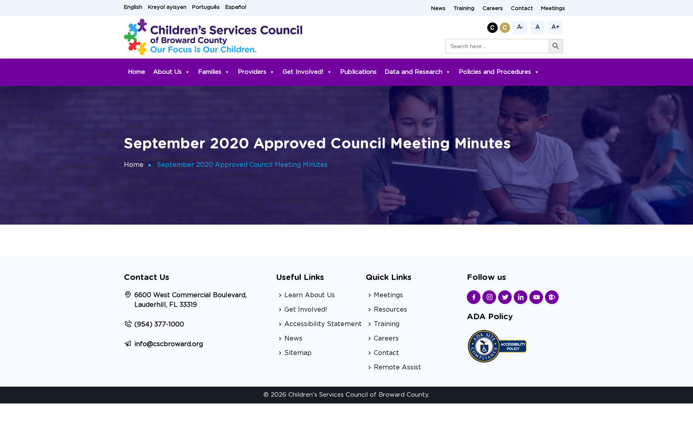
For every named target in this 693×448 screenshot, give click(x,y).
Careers (492, 8)
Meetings (553, 8)
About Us (167, 72)
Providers (252, 72)
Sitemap (298, 353)
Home (136, 72)
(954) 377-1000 (159, 324)
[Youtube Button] (536, 297)
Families (209, 72)
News (438, 8)
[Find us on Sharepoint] (552, 297)
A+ (555, 27)
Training (464, 8)
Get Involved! (303, 72)
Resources (390, 309)
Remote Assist (397, 367)
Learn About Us (309, 295)
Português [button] (206, 7)
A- (520, 27)
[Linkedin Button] (520, 297)
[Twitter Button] (505, 297)
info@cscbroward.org (168, 344)
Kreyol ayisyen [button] (167, 7)
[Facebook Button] (473, 297)
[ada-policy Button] (497, 345)
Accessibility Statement (323, 324)
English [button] (133, 7)
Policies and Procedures (495, 72)
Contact (522, 8)
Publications (358, 72)
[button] (493, 26)
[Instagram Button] (489, 297)
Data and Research (413, 72)
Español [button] (235, 7)
